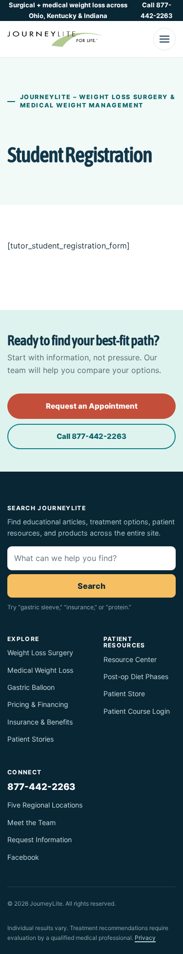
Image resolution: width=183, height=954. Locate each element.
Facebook (23, 857)
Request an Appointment (92, 406)
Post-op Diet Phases (135, 676)
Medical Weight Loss (40, 670)
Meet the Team (31, 822)
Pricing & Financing (37, 704)
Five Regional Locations (44, 805)
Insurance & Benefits (40, 722)
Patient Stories (30, 739)
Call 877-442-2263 (157, 10)
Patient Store (124, 693)
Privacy (145, 937)
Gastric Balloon (31, 687)
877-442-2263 (41, 786)
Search (91, 586)
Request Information (39, 839)
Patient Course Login (136, 711)
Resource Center (130, 659)
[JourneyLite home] (54, 39)
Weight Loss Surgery (40, 652)
